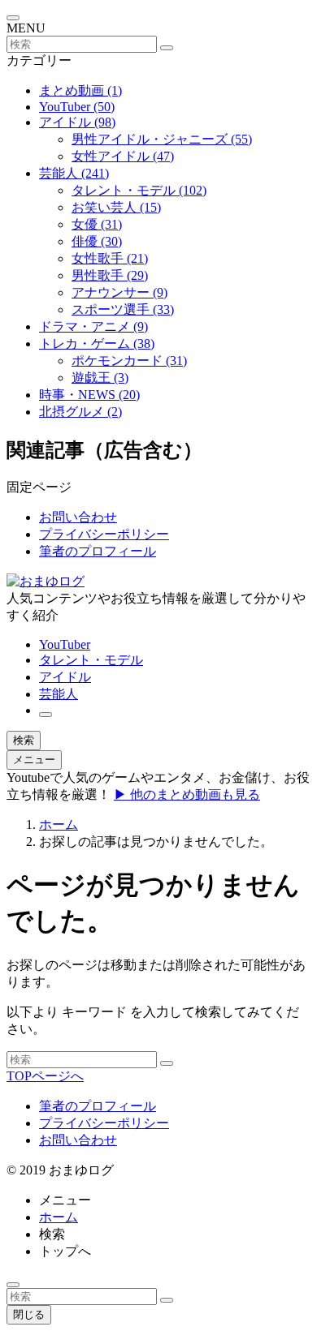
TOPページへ (45, 1076)
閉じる (29, 1314)
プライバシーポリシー (104, 534)
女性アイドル (123, 156)
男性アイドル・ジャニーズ (162, 139)
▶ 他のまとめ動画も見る (187, 794)
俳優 (97, 241)
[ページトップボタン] (13, 1284)
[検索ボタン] (45, 714)
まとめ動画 (80, 90)
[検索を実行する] (166, 47)
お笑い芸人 (116, 207)
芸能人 (74, 173)
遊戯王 (100, 377)
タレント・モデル (139, 190)
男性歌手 (110, 275)
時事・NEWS (89, 394)
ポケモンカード (129, 360)
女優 (97, 224)
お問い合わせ (78, 517)
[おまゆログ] (46, 581)
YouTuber (77, 107)
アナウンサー (119, 292)
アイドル (77, 122)
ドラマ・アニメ (93, 326)
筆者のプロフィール (97, 551)
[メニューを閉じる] (13, 17)
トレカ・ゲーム (96, 343)
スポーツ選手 (123, 309)
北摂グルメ (80, 412)
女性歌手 (110, 258)
